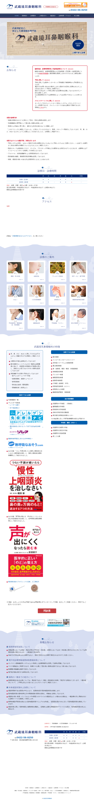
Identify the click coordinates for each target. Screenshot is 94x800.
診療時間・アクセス (65, 15)
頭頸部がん (66, 790)
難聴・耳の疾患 (18, 790)
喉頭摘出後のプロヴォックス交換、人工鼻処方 (23, 581)
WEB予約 (75, 5)
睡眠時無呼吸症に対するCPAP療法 (19, 438)
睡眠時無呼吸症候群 (74, 790)
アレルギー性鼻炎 (33, 790)
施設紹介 (53, 15)
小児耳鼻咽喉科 (58, 790)
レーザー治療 (14, 405)
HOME (24, 6)
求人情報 (76, 15)
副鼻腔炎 (25, 790)
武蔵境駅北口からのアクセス (22, 236)
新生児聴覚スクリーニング (64, 792)
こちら (41, 107)
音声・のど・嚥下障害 (44, 790)
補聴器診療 (43, 792)
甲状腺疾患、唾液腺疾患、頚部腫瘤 (31, 792)
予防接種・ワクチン (52, 792)
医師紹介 (24, 15)
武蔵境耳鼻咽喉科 (24, 732)
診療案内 (33, 15)
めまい (51, 790)
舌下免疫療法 (14, 408)
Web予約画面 (43, 73)
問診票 (47, 610)
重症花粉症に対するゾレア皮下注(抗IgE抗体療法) (25, 427)
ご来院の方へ (43, 15)
